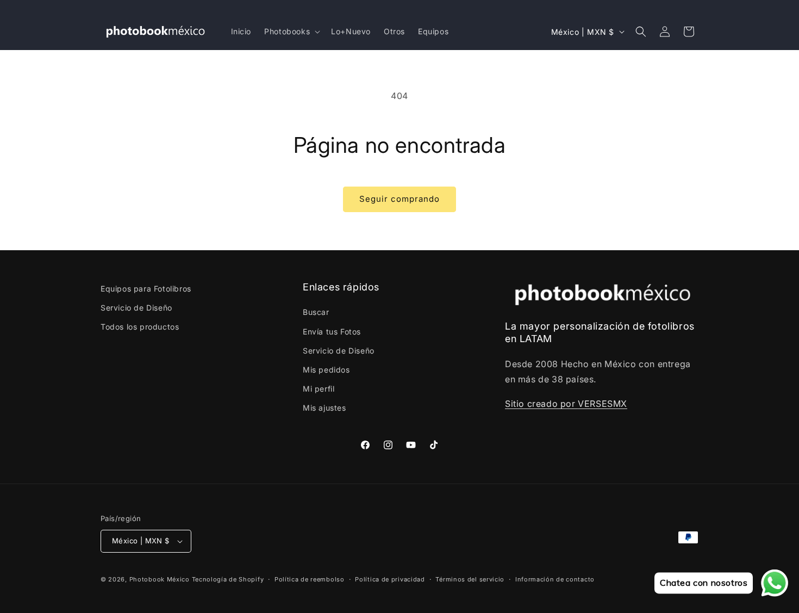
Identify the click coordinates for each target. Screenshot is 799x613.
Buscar (316, 312)
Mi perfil (318, 388)
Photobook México (159, 579)
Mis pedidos (326, 369)
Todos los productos (140, 326)
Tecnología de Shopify (228, 579)
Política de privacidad (390, 579)
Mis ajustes (324, 407)
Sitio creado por (541, 403)
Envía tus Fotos (332, 331)
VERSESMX (602, 403)
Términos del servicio (469, 579)
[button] (291, 31)
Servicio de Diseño (136, 307)
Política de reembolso (309, 579)
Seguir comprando (399, 199)
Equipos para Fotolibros (146, 288)
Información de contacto (555, 579)
